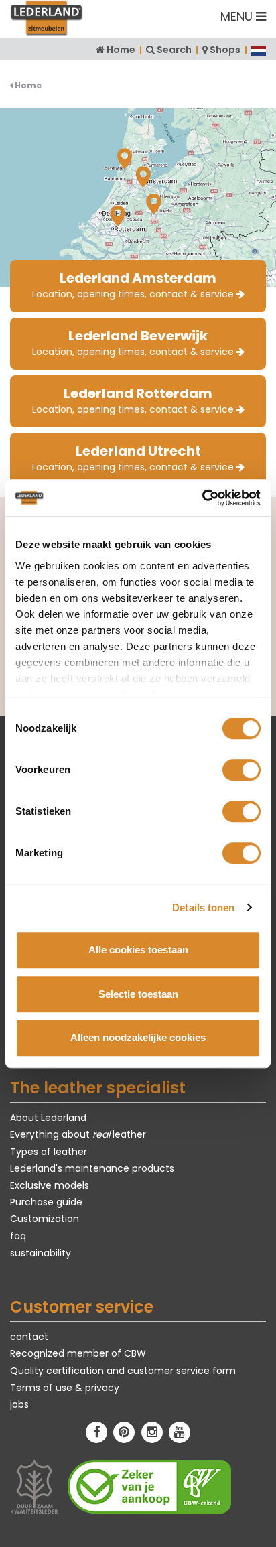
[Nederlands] (258, 49)
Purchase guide (46, 1202)
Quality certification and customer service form (123, 1370)
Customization (44, 1218)
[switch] (241, 770)
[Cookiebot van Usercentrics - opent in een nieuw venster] (202, 498)
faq (18, 1236)
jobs (19, 1404)
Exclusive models (49, 1185)
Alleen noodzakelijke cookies (138, 1037)
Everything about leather (78, 1134)
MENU (238, 16)
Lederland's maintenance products (92, 1168)
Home (121, 49)
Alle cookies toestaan (138, 949)
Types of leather (48, 1151)
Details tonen (203, 907)
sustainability (40, 1253)
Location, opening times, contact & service (134, 285)
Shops (225, 49)
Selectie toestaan (138, 994)
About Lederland (48, 1117)
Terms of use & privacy (64, 1387)
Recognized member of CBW (78, 1353)
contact (29, 1336)
